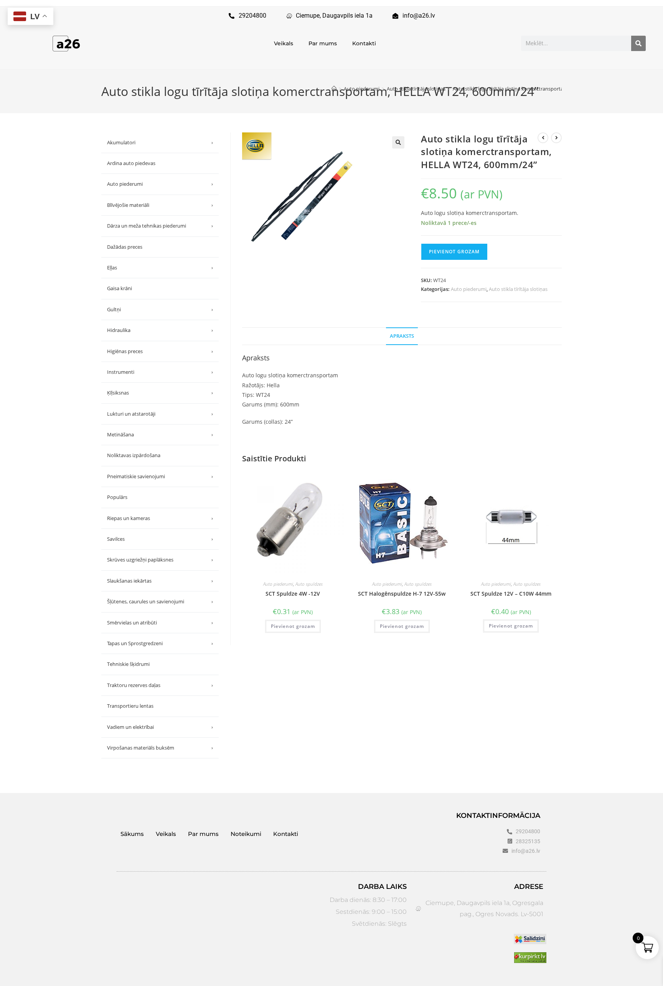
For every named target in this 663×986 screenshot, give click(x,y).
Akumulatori (160, 142)
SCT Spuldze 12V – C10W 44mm (510, 593)
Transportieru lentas (130, 705)
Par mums (322, 43)
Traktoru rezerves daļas (160, 685)
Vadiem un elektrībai (160, 726)
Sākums (132, 833)
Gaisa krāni (119, 288)
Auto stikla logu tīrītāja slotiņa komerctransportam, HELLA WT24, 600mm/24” (540, 88)
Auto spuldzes (309, 584)
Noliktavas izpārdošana (133, 455)
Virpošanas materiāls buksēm (160, 747)
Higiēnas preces (160, 351)
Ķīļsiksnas (160, 392)
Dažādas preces (124, 246)
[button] (398, 142)
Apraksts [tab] (402, 336)
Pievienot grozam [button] (293, 626)
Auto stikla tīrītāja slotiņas (518, 289)
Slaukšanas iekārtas (160, 580)
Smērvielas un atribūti (160, 622)
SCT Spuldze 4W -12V (293, 593)
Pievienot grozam (454, 251)
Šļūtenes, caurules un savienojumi (160, 601)
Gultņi (160, 309)
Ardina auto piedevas (131, 163)
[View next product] (556, 137)
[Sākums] (334, 88)
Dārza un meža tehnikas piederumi (160, 225)
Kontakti (364, 43)
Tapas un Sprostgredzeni (160, 643)
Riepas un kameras (160, 518)
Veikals (283, 43)
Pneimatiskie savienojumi (160, 476)
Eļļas (160, 267)
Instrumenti (160, 371)
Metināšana (160, 434)
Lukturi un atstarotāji (160, 413)
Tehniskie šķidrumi (128, 664)
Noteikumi (246, 833)
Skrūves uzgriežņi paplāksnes (160, 559)
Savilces (160, 538)
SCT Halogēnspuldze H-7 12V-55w (401, 593)
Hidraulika (160, 330)
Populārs (117, 497)
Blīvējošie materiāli (160, 204)
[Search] (638, 43)
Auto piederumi (469, 289)
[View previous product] (543, 137)
